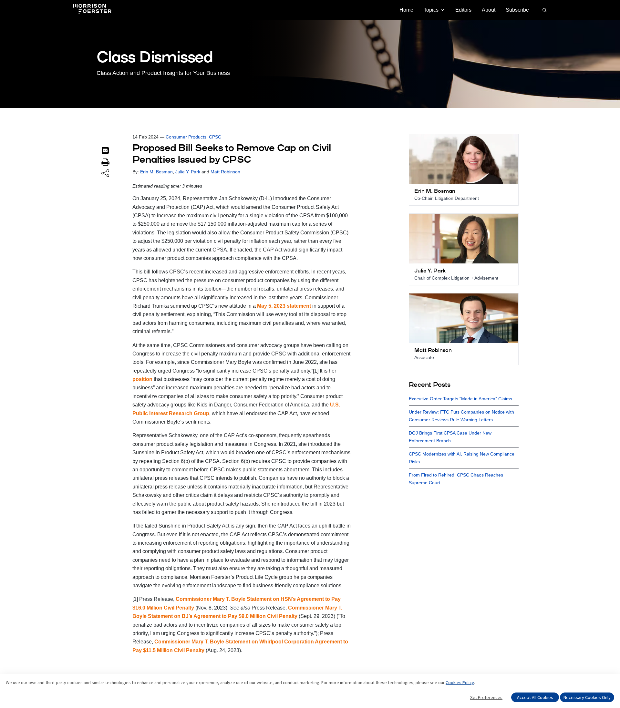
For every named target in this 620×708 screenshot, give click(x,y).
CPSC (215, 136)
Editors (463, 10)
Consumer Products (186, 136)
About (488, 10)
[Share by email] (105, 150)
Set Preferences (486, 697)
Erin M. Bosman (156, 171)
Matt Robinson (225, 171)
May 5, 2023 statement (284, 306)
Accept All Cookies (535, 697)
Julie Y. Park (187, 171)
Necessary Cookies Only (587, 697)
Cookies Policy (460, 682)
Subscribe (517, 10)
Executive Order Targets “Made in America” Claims (460, 398)
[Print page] (105, 162)
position (142, 379)
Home (406, 10)
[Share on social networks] (105, 174)
